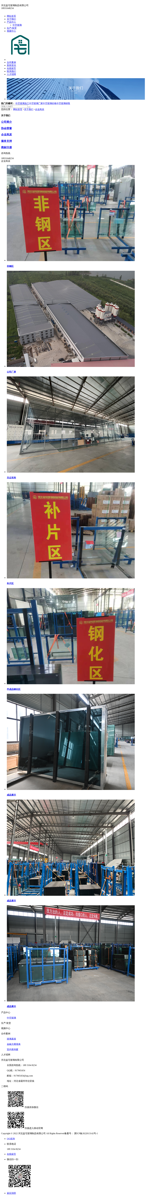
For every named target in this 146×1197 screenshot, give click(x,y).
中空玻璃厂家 (36, 103)
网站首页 (11, 16)
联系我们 (11, 71)
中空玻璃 (17, 25)
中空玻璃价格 (49, 103)
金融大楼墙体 (14, 1044)
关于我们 (11, 19)
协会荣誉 (6, 128)
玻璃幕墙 (11, 1039)
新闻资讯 (11, 65)
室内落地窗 (12, 1049)
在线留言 (11, 68)
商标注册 (6, 147)
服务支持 (6, 140)
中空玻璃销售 (63, 103)
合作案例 (11, 62)
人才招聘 (11, 74)
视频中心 (11, 31)
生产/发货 (12, 28)
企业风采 (39, 109)
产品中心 (11, 22)
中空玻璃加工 (22, 103)
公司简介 (6, 121)
